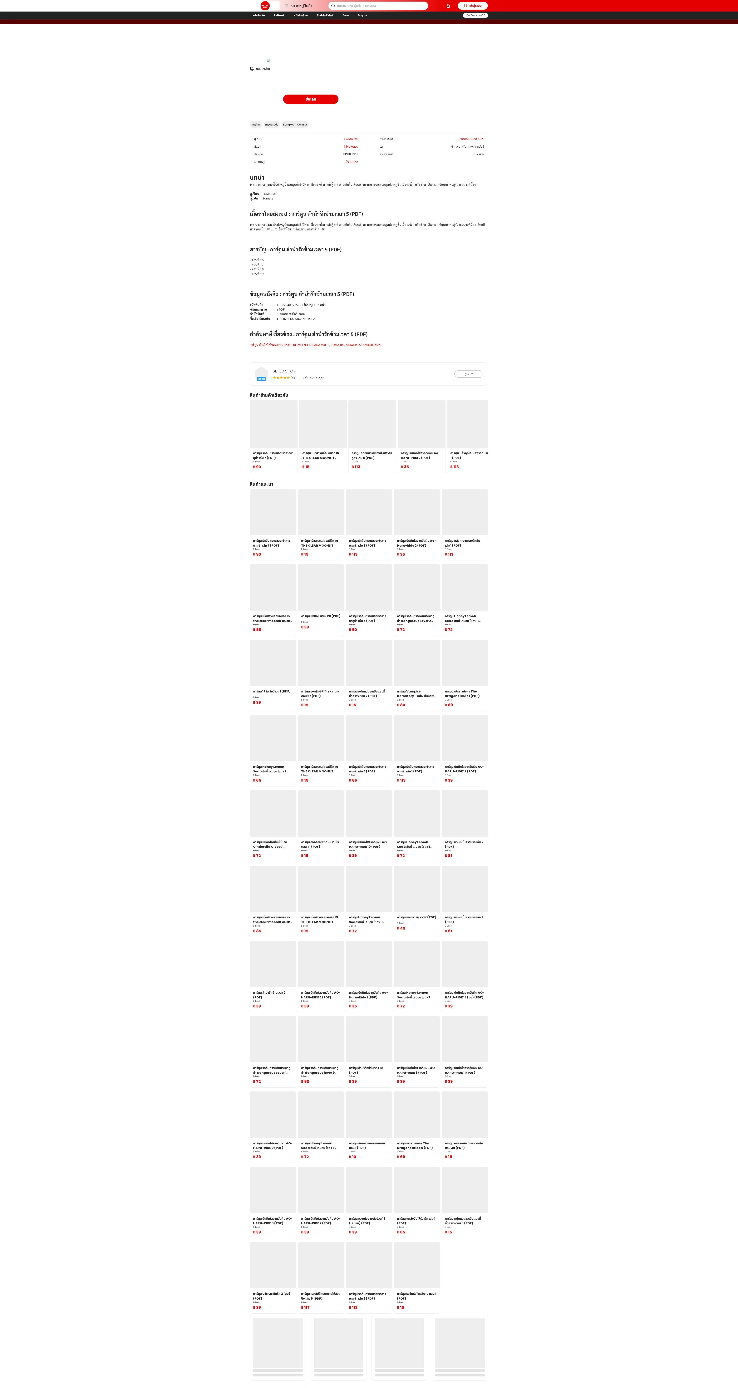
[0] (448, 6)
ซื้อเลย (311, 99)
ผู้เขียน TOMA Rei (296, 44)
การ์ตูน (256, 124)
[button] (475, 15)
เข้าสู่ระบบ (475, 5)
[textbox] (369, 269)
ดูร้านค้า (469, 374)
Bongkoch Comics (295, 124)
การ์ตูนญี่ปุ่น (271, 124)
